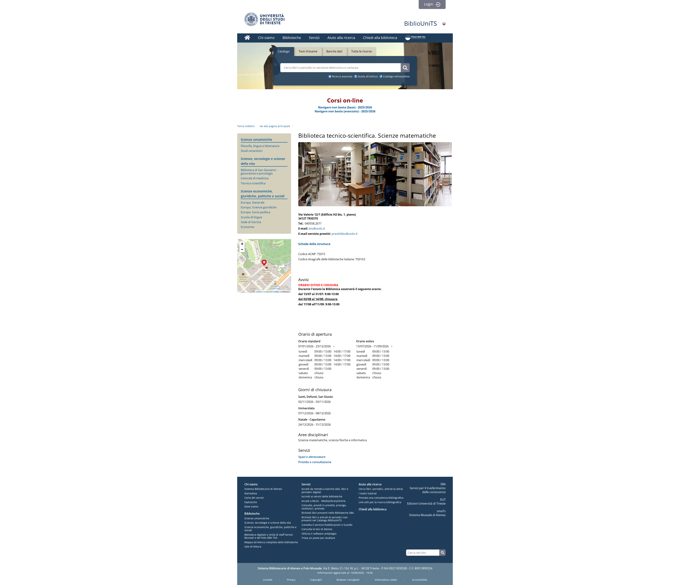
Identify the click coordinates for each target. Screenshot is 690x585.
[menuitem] (247, 38)
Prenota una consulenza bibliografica (381, 497)
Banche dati (334, 51)
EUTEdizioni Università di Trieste (426, 501)
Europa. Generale (252, 202)
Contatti (267, 579)
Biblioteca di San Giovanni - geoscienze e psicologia (259, 171)
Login (428, 4)
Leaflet (259, 291)
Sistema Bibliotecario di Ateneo (263, 489)
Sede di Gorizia (251, 222)
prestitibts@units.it (345, 234)
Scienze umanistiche (256, 139)
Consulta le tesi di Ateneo (317, 529)
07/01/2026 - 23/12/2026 (314, 346)
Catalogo (284, 51)
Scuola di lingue (251, 217)
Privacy (291, 579)
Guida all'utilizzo (368, 76)
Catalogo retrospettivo (396, 76)
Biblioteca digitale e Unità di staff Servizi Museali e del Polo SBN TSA (268, 536)
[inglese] (444, 23)
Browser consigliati (348, 579)
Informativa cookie (386, 579)
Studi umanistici (252, 151)
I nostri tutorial (368, 493)
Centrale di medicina (255, 178)
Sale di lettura (252, 546)
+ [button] (242, 244)
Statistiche (250, 502)
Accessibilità (419, 579)
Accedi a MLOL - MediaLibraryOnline (324, 501)
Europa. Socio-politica (255, 212)
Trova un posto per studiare (318, 538)
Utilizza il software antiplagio (319, 533)
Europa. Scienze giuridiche (259, 207)
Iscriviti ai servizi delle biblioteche (322, 496)
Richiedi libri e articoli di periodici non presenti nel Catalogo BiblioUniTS (325, 519)
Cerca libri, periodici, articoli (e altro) (381, 489)
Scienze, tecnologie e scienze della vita (267, 522)
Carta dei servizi (254, 497)
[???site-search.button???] (442, 552)
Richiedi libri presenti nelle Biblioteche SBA (328, 512)
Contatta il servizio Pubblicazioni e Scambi (327, 524)
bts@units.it (317, 228)
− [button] (242, 249)
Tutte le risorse (361, 51)
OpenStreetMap (272, 291)
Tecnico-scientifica (253, 183)
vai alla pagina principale (275, 126)
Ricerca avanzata (342, 76)
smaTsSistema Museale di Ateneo (427, 513)
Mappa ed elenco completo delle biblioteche (271, 542)
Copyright (316, 579)
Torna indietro (245, 126)
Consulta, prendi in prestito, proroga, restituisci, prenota (324, 507)
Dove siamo (251, 506)
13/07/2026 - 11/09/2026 (372, 346)
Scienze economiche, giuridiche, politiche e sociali (270, 528)
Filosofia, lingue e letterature (260, 146)
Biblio (420, 23)
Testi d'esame (308, 51)
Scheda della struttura (314, 244)
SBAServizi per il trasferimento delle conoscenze (428, 488)
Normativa (250, 493)
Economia (247, 227)
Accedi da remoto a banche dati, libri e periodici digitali (325, 490)
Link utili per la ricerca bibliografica (380, 502)
